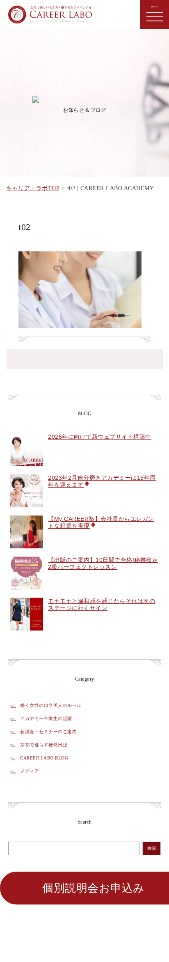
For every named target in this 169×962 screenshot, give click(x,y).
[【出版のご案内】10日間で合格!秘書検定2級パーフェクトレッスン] (26, 594)
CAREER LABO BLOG (44, 757)
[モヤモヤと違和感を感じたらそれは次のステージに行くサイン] (26, 635)
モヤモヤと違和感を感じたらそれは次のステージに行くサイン (101, 604)
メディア (29, 771)
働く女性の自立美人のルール (51, 705)
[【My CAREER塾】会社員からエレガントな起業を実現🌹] (26, 553)
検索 (151, 848)
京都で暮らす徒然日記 (43, 744)
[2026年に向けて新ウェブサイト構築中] (26, 470)
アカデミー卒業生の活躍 (46, 718)
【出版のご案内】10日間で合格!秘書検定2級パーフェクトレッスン (103, 563)
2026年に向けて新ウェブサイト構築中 (99, 436)
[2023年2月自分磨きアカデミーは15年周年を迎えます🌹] (26, 512)
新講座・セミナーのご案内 (48, 731)
